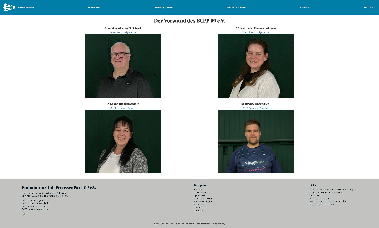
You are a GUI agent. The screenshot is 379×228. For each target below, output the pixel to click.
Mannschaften (26, 7)
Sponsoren (94, 7)
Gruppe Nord (316, 195)
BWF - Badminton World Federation (328, 201)
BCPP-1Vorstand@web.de (123, 32)
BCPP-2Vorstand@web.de (255, 32)
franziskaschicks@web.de (212, 224)
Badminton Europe (319, 198)
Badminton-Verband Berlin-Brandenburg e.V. (333, 189)
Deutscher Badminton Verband (326, 192)
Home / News (201, 189)
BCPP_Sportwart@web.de (256, 108)
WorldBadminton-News (322, 204)
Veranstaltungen (236, 7)
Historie (368, 7)
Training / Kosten (163, 7)
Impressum (200, 210)
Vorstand (304, 7)
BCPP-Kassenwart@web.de (123, 108)
